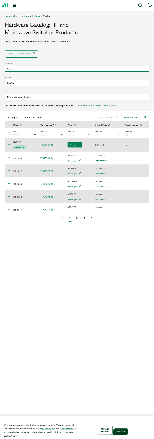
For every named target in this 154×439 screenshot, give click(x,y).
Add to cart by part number (19, 53)
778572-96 (45, 184)
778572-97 (45, 171)
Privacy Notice (48, 428)
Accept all (121, 431)
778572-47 (45, 209)
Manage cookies (105, 430)
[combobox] (77, 69)
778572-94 (45, 196)
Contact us (75, 144)
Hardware (25, 15)
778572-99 (45, 158)
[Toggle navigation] (20, 5)
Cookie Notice (67, 428)
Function (8, 77)
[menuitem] (140, 6)
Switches (36, 15)
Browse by (8, 63)
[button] (24, 133)
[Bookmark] (9, 133)
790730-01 (45, 144)
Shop (15, 15)
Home (7, 15)
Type (6, 91)
